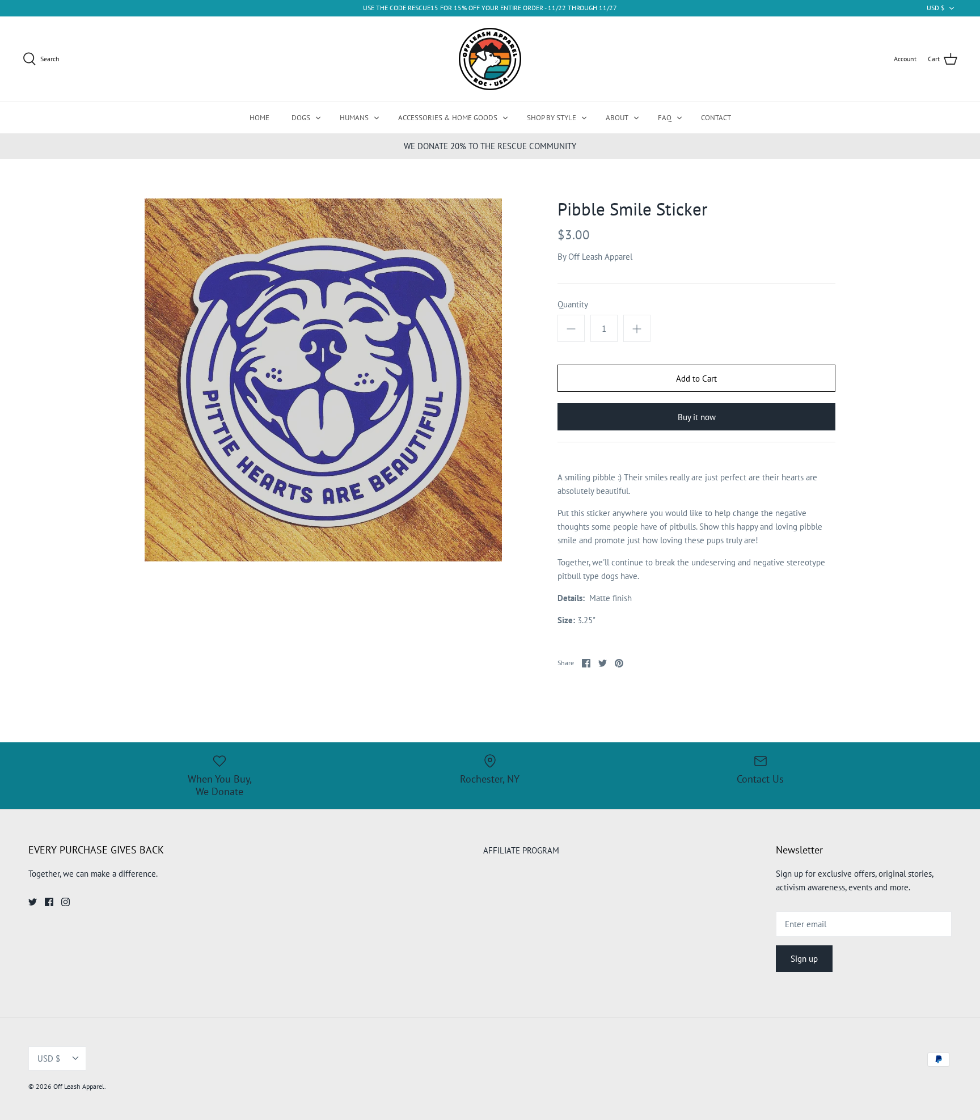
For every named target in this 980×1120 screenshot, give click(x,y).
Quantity (572, 304)
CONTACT (716, 117)
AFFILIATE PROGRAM (521, 850)
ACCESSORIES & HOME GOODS (447, 117)
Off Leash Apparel (600, 256)
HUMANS (354, 117)
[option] (323, 379)
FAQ (664, 117)
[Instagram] (65, 902)
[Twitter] (32, 902)
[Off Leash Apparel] (490, 59)
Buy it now (697, 417)
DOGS (301, 117)
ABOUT (617, 117)
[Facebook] (49, 902)
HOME (259, 117)
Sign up (804, 958)
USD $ (936, 7)
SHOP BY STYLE (551, 117)
